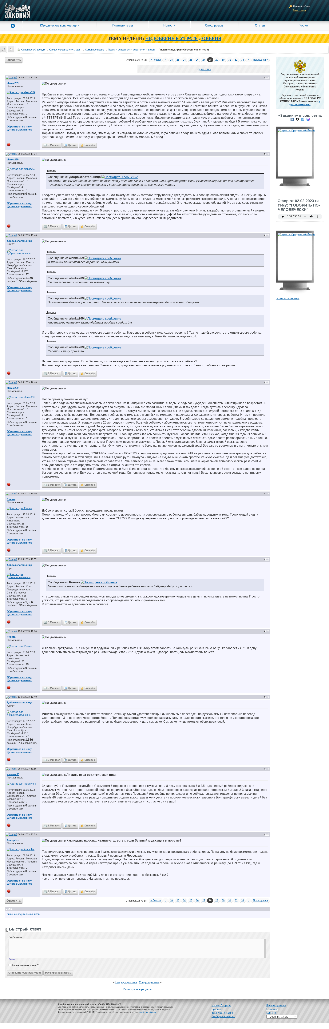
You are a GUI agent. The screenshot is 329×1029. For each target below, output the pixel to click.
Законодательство (222, 1012)
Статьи (260, 25)
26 (197, 59)
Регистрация (299, 10)
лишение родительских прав (23, 914)
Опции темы (204, 69)
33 (242, 59)
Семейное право (94, 49)
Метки (9, 909)
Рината (11, 499)
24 (184, 59)
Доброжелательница (19, 240)
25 (190, 59)
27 (203, 59)
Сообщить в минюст (223, 1016)
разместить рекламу (287, 298)
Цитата (72, 145)
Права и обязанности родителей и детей (131, 49)
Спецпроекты (214, 25)
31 (229, 59)
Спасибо (90, 145)
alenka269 (12, 83)
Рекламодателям (276, 1005)
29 (216, 59)
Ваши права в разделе (137, 989)
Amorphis (12, 840)
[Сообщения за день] (11, 49)
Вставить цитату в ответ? (25, 965)
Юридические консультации (59, 25)
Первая (155, 59)
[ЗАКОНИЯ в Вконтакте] (292, 119)
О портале (272, 1009)
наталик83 (13, 774)
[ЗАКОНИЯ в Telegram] (302, 119)
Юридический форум (33, 49)
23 (177, 59)
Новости (169, 25)
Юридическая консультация (65, 49)
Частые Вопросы (221, 1005)
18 (171, 59)
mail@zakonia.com (147, 1012)
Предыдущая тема (126, 982)
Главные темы (122, 25)
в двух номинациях (304, 103)
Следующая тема (149, 982)
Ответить (13, 60)
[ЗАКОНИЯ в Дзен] (297, 119)
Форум (303, 25)
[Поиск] (3, 49)
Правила (216, 1009)
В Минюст (54, 145)
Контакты (271, 1012)
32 (236, 59)
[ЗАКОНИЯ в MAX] (308, 119)
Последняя (260, 59)
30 (223, 59)
